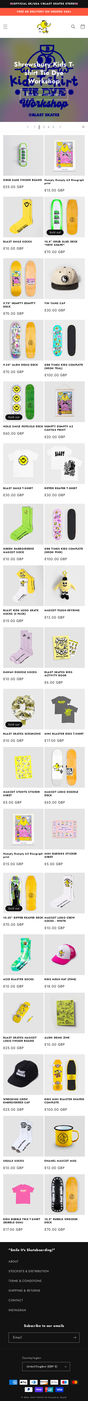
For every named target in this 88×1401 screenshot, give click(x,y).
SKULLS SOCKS (13, 1161)
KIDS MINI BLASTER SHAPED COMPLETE (64, 1101)
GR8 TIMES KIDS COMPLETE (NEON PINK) (63, 550)
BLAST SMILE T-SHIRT (18, 488)
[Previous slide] (27, 127)
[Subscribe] (74, 1338)
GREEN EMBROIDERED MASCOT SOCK (18, 550)
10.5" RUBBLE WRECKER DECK (61, 1221)
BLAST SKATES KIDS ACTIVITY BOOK (58, 674)
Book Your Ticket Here (44, 94)
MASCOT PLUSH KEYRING (62, 610)
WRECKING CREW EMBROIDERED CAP (16, 1101)
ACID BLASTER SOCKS (18, 979)
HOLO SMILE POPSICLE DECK (23, 426)
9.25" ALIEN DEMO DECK (20, 365)
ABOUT (14, 1261)
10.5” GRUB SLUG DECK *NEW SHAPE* (61, 243)
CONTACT (16, 1300)
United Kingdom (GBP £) (42, 1366)
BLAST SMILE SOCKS (17, 242)
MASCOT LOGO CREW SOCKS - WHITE (59, 919)
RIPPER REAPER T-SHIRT (60, 488)
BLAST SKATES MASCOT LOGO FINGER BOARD (20, 1039)
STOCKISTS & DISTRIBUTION (29, 1271)
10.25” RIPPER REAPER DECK (23, 918)
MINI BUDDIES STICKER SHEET (60, 855)
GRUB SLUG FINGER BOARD (22, 180)
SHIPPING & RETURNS (24, 1290)
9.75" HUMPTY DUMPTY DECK (19, 305)
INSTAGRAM (17, 1310)
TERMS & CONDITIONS (25, 1281)
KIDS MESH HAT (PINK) (60, 979)
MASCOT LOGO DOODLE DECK (61, 793)
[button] (5, 26)
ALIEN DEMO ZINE (57, 1038)
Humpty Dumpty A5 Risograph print (64, 182)
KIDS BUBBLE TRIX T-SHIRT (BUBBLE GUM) (21, 1221)
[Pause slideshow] (83, 127)
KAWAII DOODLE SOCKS (20, 672)
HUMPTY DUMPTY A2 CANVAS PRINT (58, 428)
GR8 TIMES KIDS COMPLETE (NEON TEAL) (63, 366)
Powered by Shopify (57, 1397)
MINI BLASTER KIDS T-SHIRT (64, 734)
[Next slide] (60, 127)
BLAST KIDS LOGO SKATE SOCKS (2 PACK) (21, 612)
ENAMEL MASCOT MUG (60, 1161)
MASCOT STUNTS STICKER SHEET (21, 793)
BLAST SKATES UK (38, 1397)
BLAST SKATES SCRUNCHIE (22, 734)
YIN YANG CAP (54, 303)
